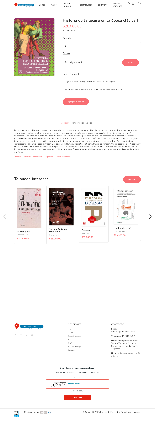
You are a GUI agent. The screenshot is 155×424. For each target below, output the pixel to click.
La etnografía (24, 231)
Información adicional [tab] (83, 122)
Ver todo (132, 179)
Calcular (130, 62)
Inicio (70, 329)
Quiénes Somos (68, 5)
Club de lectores (117, 5)
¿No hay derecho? (123, 228)
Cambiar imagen (74, 383)
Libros (42, 5)
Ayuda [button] (54, 5)
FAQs (70, 340)
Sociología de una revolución (58, 230)
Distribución (86, 5)
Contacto (103, 5)
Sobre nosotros (74, 336)
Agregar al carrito (76, 101)
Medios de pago (74, 347)
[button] (134, 3)
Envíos (71, 343)
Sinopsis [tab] (65, 122)
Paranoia (85, 230)
